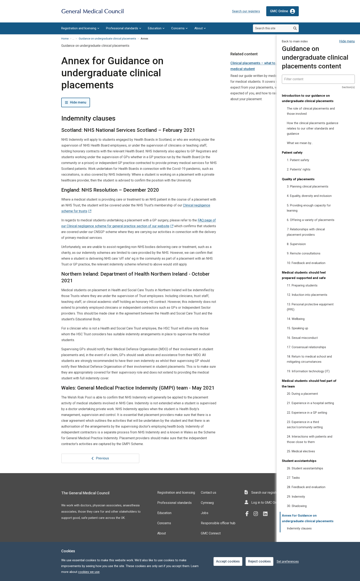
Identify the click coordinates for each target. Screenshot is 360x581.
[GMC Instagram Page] (257, 514)
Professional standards (122, 28)
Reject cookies (259, 561)
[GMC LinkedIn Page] (266, 514)
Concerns (178, 28)
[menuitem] (80, 28)
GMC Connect (211, 533)
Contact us (208, 493)
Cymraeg (207, 503)
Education (154, 28)
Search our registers (246, 11)
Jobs (204, 513)
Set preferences (288, 561)
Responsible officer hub (218, 523)
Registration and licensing (78, 28)
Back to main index (295, 41)
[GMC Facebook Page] (248, 514)
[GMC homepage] (92, 11)
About (198, 28)
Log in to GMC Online (266, 503)
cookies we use (89, 572)
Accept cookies (228, 561)
